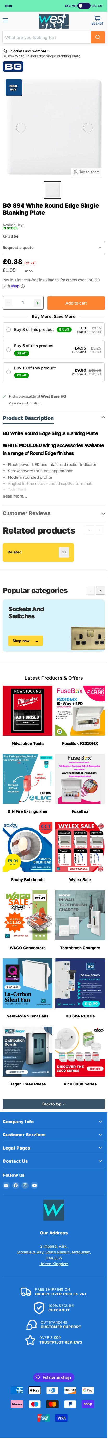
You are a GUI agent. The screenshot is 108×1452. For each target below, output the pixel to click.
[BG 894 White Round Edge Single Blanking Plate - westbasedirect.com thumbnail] (52, 190)
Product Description (28, 418)
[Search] (98, 37)
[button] (54, 329)
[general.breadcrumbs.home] (7, 51)
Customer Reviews (26, 513)
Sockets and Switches (29, 51)
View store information (24, 403)
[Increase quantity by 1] (37, 303)
